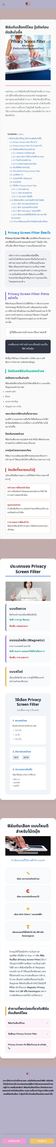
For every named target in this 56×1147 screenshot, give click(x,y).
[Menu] (3, 4)
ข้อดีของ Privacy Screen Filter (28, 1034)
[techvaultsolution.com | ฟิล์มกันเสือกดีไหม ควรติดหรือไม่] (28, 4)
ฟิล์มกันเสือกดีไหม (28, 1023)
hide (20, 134)
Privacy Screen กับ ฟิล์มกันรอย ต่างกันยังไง (28, 1047)
